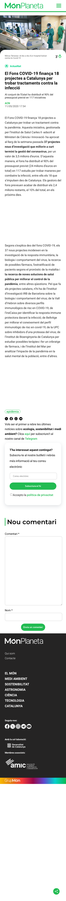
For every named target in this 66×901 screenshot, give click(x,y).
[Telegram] (24, 728)
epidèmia (13, 411)
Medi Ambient (16, 679)
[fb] (7, 728)
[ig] (18, 728)
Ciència (11, 695)
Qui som (10, 653)
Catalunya (14, 706)
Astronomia (15, 690)
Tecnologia (14, 700)
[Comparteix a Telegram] (20, 419)
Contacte (10, 658)
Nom (8, 610)
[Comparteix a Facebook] (11, 419)
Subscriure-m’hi (33, 486)
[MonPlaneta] (21, 10)
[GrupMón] (33, 781)
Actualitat (15, 66)
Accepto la (33, 495)
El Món (10, 673)
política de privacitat (40, 495)
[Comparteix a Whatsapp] (16, 419)
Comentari (12, 533)
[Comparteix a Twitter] (6, 419)
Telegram (31, 438)
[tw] (13, 728)
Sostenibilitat (17, 684)
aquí (27, 434)
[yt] (29, 728)
